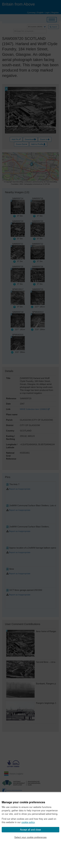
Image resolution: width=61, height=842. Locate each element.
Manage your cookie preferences (23, 802)
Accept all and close (30, 829)
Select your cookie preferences (30, 837)
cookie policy (28, 822)
